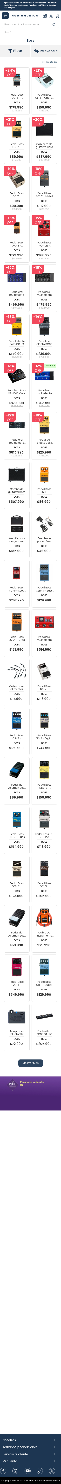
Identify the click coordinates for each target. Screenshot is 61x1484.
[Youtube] (28, 1471)
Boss (7, 32)
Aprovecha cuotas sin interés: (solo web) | (30, 5)
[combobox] (30, 24)
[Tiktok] (40, 1471)
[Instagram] (15, 1471)
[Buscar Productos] (55, 24)
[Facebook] (3, 1471)
